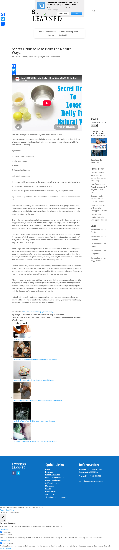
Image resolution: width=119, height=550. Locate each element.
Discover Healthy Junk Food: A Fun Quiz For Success (97, 199)
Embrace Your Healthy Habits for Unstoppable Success (99, 217)
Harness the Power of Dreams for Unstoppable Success (99, 208)
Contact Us (63, 35)
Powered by (40, 14)
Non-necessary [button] (5, 540)
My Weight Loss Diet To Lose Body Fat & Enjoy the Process (38, 315)
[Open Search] (93, 11)
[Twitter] (47, 70)
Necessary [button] (4, 529)
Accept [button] (2, 510)
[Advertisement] (99, 82)
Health (51, 35)
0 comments (56, 57)
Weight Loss (44, 57)
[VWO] (46, 14)
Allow (76, 14)
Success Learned (20, 57)
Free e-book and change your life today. (38, 312)
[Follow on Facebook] (14, 11)
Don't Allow (63, 14)
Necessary (7, 532)
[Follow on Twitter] (18, 11)
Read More (10, 510)
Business (50, 32)
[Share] (47, 73)
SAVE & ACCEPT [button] (6, 548)
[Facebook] (47, 66)
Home (41, 32)
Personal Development (68, 32)
